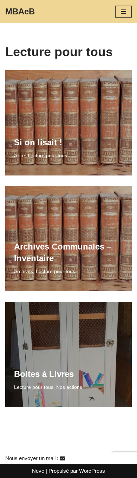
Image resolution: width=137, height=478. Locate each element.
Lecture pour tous (47, 155)
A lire (19, 155)
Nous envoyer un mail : (32, 458)
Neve (38, 471)
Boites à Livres (44, 374)
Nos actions (69, 387)
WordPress (92, 471)
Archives (23, 271)
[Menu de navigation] (123, 12)
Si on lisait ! (38, 142)
